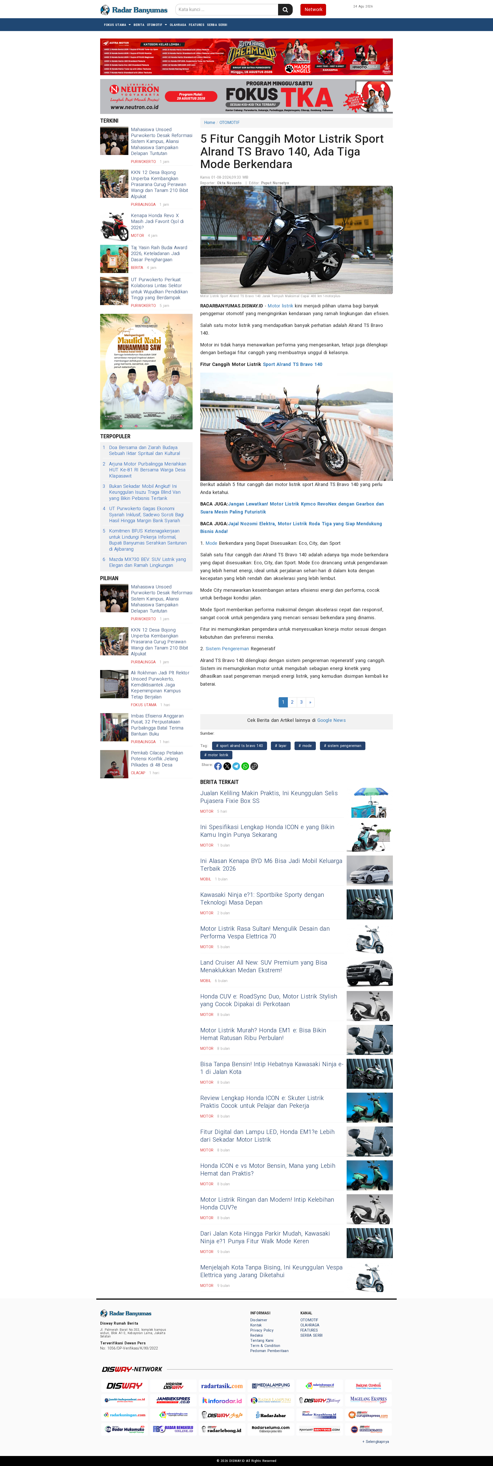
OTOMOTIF (155, 25)
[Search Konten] (285, 9)
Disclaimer (258, 1320)
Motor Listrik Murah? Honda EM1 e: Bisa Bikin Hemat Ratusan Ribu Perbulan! (263, 1034)
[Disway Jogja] (222, 1414)
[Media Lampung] (271, 1385)
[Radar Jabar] (271, 1414)
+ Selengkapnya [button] (376, 1441)
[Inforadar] (222, 1400)
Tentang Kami (262, 1340)
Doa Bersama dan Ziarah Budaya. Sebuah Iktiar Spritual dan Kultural (141, 451)
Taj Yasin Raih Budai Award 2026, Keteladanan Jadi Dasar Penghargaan (159, 253)
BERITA (139, 25)
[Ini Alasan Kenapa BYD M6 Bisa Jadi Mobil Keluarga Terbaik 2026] (370, 871)
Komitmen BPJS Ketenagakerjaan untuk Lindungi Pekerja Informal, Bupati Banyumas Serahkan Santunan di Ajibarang (145, 540)
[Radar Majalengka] (173, 1414)
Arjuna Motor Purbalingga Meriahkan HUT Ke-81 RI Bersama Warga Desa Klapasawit (144, 470)
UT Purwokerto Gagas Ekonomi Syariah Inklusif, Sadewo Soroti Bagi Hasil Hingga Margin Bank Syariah (143, 515)
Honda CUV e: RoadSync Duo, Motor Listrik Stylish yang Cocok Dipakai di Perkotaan (268, 1000)
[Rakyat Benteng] (319, 1429)
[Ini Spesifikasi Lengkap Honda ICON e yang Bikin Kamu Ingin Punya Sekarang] (370, 837)
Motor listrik (280, 306)
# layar (281, 746)
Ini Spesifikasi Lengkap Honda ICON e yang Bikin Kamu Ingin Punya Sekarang (267, 831)
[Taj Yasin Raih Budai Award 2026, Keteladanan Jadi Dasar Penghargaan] (114, 259)
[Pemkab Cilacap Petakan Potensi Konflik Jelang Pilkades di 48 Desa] (114, 764)
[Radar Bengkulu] (173, 1429)
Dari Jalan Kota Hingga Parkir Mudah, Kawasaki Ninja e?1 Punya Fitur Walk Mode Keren (265, 1237)
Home (209, 123)
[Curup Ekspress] (368, 1414)
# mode (305, 746)
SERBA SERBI (217, 25)
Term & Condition (265, 1345)
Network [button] (314, 9)
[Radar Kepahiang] (319, 1414)
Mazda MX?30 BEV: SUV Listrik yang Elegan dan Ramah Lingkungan (144, 563)
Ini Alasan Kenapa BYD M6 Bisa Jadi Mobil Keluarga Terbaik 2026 (271, 865)
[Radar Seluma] (271, 1429)
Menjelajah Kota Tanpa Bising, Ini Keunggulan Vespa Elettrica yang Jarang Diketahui (271, 1271)
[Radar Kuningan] (124, 1414)
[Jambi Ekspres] (173, 1400)
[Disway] (124, 1385)
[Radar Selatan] (368, 1429)
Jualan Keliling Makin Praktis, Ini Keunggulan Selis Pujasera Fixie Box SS (269, 797)
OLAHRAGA (178, 25)
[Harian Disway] (173, 1385)
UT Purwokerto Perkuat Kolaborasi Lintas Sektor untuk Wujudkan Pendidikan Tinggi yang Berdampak (159, 288)
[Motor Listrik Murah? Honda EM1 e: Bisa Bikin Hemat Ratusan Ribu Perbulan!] (370, 1040)
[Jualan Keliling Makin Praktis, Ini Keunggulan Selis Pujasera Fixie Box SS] (370, 803)
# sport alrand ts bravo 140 (239, 746)
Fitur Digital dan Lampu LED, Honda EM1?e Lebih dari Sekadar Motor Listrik (267, 1136)
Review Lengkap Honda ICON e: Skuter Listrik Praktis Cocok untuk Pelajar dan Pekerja (262, 1102)
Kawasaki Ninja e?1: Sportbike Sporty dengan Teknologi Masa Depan (262, 899)
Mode (211, 543)
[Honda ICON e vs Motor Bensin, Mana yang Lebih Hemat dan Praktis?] (370, 1175)
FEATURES (196, 25)
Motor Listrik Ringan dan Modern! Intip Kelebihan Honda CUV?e (267, 1204)
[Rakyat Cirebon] (368, 1385)
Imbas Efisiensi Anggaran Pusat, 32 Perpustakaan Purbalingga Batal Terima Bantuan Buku (157, 725)
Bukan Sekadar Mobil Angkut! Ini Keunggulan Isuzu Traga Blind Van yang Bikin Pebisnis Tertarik (142, 492)
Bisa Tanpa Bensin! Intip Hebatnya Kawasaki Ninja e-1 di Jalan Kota (272, 1068)
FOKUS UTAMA (115, 25)
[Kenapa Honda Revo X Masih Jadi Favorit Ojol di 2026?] (114, 227)
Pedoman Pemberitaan (269, 1351)
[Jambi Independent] (124, 1400)
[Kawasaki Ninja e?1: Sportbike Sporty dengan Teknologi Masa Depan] (370, 904)
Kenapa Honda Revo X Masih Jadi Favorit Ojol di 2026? (157, 221)
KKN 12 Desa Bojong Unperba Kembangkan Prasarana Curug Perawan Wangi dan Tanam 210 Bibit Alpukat (159, 184)
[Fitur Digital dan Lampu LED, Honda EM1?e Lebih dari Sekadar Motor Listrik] (370, 1142)
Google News (331, 720)
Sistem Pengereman (227, 648)
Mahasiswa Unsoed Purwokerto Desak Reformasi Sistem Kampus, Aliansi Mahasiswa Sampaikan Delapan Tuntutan (161, 141)
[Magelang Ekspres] (368, 1400)
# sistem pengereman (342, 746)
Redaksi (256, 1335)
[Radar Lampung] (271, 1400)
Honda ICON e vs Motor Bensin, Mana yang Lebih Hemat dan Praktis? (267, 1170)
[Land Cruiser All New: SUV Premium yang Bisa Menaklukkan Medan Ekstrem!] (370, 972)
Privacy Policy (261, 1330)
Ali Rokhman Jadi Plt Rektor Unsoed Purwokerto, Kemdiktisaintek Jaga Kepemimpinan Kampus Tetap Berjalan (160, 685)
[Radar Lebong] (222, 1429)
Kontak (256, 1325)
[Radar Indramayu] (319, 1385)
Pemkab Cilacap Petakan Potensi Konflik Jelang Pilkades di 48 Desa (157, 759)
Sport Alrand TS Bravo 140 (292, 364)
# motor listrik (216, 755)
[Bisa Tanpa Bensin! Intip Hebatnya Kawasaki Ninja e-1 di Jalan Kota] (370, 1074)
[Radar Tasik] (222, 1385)
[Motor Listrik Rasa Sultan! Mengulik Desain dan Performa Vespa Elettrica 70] (370, 938)
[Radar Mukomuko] (124, 1429)
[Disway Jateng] (319, 1400)
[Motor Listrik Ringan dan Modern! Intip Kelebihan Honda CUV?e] (370, 1209)
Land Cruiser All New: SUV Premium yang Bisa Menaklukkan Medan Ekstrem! (263, 966)
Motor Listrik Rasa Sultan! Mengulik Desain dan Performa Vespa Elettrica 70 (265, 933)
